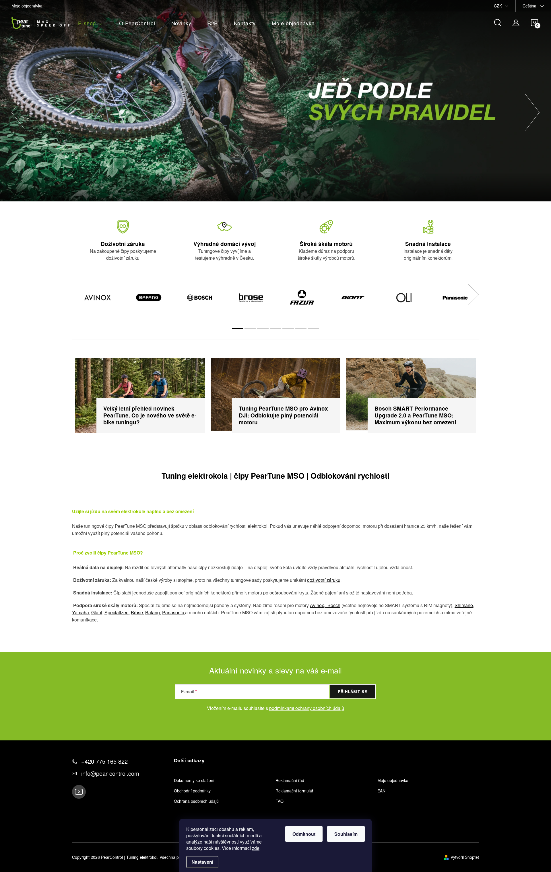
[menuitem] (90, 23)
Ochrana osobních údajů (196, 801)
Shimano (464, 605)
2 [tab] (250, 328)
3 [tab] (263, 328)
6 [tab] (300, 328)
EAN (381, 790)
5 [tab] (288, 328)
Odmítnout (303, 834)
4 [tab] (275, 328)
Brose (137, 612)
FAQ (280, 801)
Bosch (332, 605)
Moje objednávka (26, 6)
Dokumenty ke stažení (194, 780)
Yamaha (80, 612)
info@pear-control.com (110, 773)
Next (473, 294)
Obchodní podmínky (192, 790)
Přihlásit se (352, 691)
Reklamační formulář (294, 790)
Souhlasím (346, 834)
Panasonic (173, 612)
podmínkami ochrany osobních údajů (306, 708)
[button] (18, 109)
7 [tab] (313, 328)
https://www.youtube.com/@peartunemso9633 (79, 792)
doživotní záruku (323, 580)
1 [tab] (237, 328)
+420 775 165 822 (104, 761)
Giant (96, 612)
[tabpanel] (97, 298)
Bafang (152, 612)
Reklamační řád (290, 780)
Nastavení (202, 861)
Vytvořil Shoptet (465, 857)
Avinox (317, 605)
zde (255, 848)
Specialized (116, 612)
